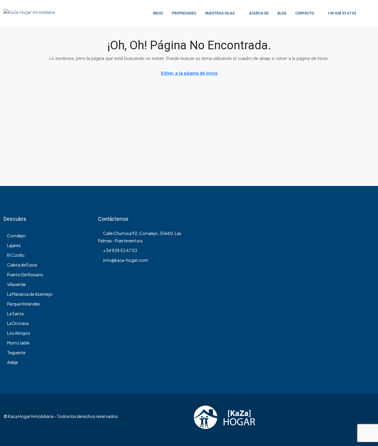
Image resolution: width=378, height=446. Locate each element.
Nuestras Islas (220, 13)
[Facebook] (348, 419)
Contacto (304, 13)
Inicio (158, 13)
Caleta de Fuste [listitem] (22, 264)
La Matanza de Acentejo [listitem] (30, 294)
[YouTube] (369, 419)
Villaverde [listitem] (16, 284)
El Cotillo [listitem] (16, 255)
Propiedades (184, 13)
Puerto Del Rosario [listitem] (25, 274)
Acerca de (259, 13)
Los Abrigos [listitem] (18, 333)
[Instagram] (359, 419)
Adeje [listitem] (12, 362)
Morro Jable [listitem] (18, 342)
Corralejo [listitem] (16, 235)
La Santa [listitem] (15, 313)
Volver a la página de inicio (189, 73)
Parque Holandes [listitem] (23, 303)
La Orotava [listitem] (18, 323)
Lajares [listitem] (14, 245)
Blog (282, 13)
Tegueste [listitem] (16, 352)
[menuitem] (339, 13)
